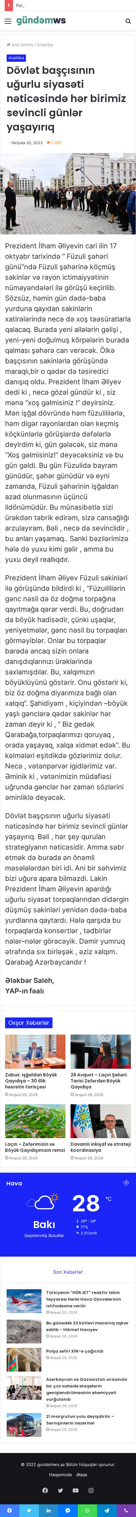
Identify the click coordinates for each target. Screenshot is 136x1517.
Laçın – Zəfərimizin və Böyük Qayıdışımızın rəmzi (35, 1147)
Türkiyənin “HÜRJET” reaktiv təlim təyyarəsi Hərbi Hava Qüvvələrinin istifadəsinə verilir (83, 1299)
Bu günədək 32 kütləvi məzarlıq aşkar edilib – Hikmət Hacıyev (87, 1326)
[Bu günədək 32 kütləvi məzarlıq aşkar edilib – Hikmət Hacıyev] (24, 1331)
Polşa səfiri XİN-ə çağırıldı (41, 5)
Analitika (45, 44)
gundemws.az (51, 1464)
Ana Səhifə (21, 44)
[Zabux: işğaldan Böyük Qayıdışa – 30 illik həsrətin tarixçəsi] (35, 1052)
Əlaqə (81, 1474)
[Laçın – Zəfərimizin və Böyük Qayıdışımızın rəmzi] (35, 1121)
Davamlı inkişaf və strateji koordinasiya (101, 1147)
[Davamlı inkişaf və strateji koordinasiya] (101, 1121)
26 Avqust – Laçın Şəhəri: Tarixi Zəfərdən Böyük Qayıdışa (99, 1081)
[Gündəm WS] (41, 21)
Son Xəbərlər (68, 1272)
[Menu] (8, 23)
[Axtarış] (128, 23)
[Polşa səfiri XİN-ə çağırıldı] (24, 1360)
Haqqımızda (60, 1474)
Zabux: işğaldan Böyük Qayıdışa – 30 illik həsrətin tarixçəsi (31, 1081)
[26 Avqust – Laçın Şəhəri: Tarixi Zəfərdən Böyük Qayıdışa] (101, 1052)
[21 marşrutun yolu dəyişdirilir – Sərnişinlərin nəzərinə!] (24, 1425)
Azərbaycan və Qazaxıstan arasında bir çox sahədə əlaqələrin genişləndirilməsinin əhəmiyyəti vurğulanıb (86, 1389)
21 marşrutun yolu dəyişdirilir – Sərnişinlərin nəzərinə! (80, 1419)
